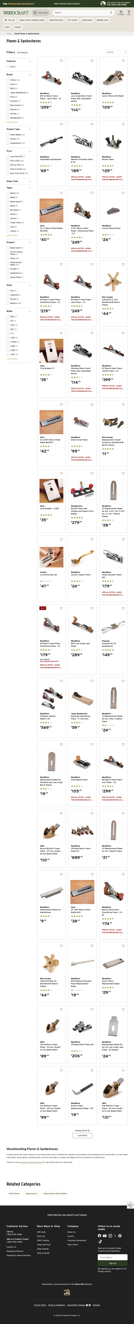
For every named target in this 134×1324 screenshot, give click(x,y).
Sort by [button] (110, 52)
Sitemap (96, 1305)
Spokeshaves (31, 1193)
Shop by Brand (43, 1253)
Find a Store (72, 1245)
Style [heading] (9, 285)
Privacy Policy (104, 1271)
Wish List (41, 1236)
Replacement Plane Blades (55, 1193)
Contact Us (11, 1247)
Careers (70, 1236)
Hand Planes (14, 1193)
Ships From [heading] (12, 181)
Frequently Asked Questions (19, 1255)
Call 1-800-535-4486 (116, 5)
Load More (82, 1135)
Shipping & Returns (15, 1251)
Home (9, 34)
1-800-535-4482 (14, 1234)
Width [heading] (9, 311)
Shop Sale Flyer (44, 1245)
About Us (71, 1232)
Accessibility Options (76, 1305)
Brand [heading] (9, 74)
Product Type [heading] (13, 129)
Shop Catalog (43, 1249)
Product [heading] (11, 242)
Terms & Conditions (56, 1305)
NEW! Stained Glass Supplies (67, 3)
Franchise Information (76, 1240)
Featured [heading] (11, 61)
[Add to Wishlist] (61, 60)
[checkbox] (8, 66)
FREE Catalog (43, 1240)
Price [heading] (9, 151)
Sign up (112, 1263)
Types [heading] (9, 187)
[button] (116, 52)
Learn (7, 27)
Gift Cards (41, 1232)
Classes (17, 27)
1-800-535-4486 (14, 1242)
